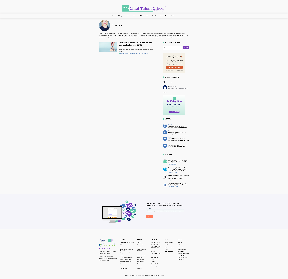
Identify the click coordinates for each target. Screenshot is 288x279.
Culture (122, 53)
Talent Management (143, 53)
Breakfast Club (154, 257)
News (121, 255)
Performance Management (131, 53)
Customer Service (182, 249)
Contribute (139, 247)
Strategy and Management (126, 261)
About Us (180, 242)
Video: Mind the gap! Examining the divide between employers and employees (177, 146)
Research (139, 264)
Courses (139, 253)
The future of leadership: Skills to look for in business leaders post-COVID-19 (136, 44)
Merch (166, 249)
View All (165, 92)
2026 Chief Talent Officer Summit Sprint (178, 88)
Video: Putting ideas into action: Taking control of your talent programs (178, 139)
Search (186, 47)
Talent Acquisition (124, 266)
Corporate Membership (170, 247)
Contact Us (180, 247)
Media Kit (139, 257)
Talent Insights (123, 268)
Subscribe (139, 268)
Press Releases (140, 259)
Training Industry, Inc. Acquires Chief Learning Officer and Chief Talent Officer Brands (178, 161)
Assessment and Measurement (127, 242)
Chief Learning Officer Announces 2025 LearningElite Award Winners (177, 184)
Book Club (167, 245)
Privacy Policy (181, 259)
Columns (122, 245)
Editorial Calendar (141, 255)
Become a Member (141, 245)
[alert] (176, 82)
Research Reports (169, 251)
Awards (139, 242)
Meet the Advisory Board (183, 253)
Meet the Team (181, 251)
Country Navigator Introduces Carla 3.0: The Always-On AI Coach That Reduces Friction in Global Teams (177, 169)
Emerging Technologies (125, 253)
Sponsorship (154, 266)
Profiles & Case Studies (125, 259)
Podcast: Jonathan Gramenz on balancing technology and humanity (177, 126)
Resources (139, 266)
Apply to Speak (154, 263)
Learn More (106, 260)
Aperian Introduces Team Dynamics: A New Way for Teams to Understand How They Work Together (178, 177)
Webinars (153, 259)
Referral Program (141, 261)
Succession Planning (125, 264)
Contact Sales (181, 245)
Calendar (153, 261)
